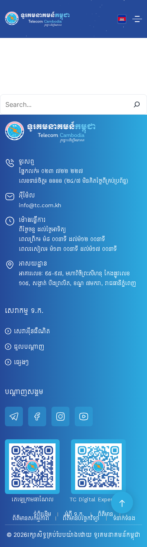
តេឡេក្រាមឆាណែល (32, 499)
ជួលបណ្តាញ (29, 346)
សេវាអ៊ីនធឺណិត (32, 331)
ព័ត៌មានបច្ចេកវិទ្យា (81, 518)
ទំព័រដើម (42, 514)
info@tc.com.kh (40, 205)
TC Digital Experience (98, 499)
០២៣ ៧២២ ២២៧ (62, 171)
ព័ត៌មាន (105, 514)
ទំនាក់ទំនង (124, 518)
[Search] (137, 104)
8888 (55, 180)
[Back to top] (122, 503)
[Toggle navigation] (137, 19)
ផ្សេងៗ (21, 362)
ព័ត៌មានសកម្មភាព (30, 518)
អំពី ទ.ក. (74, 514)
